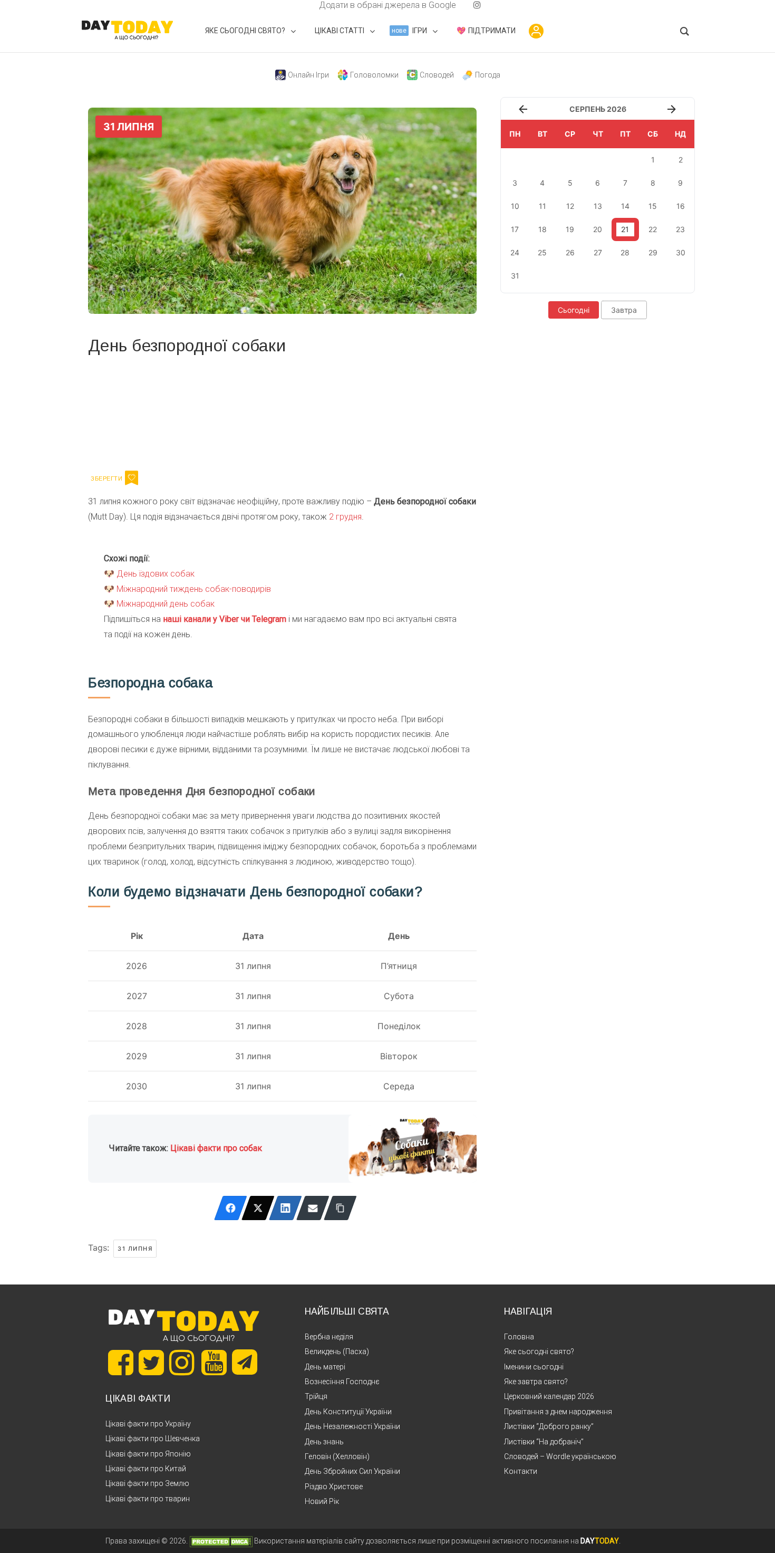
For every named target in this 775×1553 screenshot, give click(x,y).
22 (652, 229)
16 (680, 206)
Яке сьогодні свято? (539, 1351)
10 (515, 206)
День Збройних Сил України (352, 1471)
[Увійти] (536, 31)
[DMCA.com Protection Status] (221, 1541)
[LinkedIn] (285, 1208)
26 (570, 252)
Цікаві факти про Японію (148, 1454)
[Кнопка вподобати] (131, 478)
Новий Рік (322, 1501)
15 (652, 206)
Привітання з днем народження (558, 1411)
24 (514, 252)
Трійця (316, 1396)
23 (680, 229)
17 (515, 229)
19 (570, 229)
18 (542, 229)
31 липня (135, 1248)
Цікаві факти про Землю (147, 1483)
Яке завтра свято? (536, 1381)
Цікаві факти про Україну (148, 1424)
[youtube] (468, 5)
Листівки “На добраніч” (544, 1441)
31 (515, 275)
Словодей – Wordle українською (560, 1456)
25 (542, 252)
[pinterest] (460, 5)
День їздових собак (156, 574)
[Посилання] (340, 1208)
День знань (324, 1441)
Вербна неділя (329, 1336)
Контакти (520, 1471)
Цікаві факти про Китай (145, 1468)
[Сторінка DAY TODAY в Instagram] (182, 1362)
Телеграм (126, 411)
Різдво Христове (334, 1486)
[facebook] (306, 5)
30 (680, 252)
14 (625, 206)
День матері (325, 1367)
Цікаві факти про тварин (147, 1498)
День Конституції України (348, 1411)
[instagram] (477, 5)
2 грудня (345, 517)
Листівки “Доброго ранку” (549, 1426)
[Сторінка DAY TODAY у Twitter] (151, 1362)
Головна (519, 1336)
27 (598, 252)
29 (652, 252)
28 (625, 252)
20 (597, 229)
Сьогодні (573, 309)
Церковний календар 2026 (549, 1396)
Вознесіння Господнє (342, 1381)
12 (570, 206)
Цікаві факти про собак (216, 1148)
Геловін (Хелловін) (337, 1456)
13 (598, 206)
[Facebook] (230, 1208)
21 (625, 229)
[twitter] (298, 5)
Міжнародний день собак (166, 604)
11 (542, 206)
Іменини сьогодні (534, 1367)
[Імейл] (313, 1208)
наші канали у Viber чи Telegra (221, 619)
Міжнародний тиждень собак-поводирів (194, 589)
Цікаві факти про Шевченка (152, 1438)
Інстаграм (200, 411)
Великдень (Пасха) (337, 1351)
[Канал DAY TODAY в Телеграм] (244, 1363)
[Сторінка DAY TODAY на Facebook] (120, 1362)
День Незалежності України (352, 1426)
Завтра (624, 309)
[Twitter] (258, 1208)
